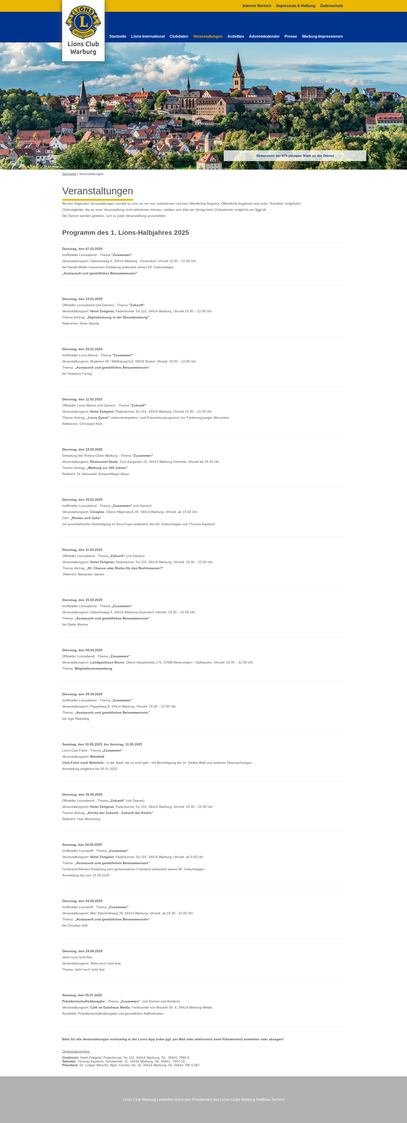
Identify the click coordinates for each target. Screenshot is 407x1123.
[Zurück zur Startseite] (83, 30)
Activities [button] (236, 36)
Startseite (117, 36)
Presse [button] (291, 36)
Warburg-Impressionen (322, 36)
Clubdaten (179, 36)
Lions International (148, 36)
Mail (258, 210)
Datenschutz (331, 6)
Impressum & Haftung (295, 6)
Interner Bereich (257, 6)
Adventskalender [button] (264, 36)
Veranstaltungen (208, 36)
